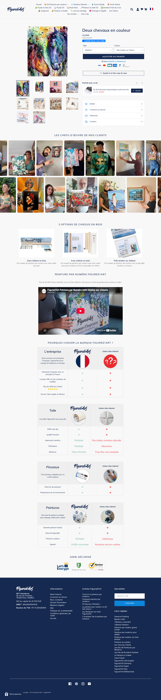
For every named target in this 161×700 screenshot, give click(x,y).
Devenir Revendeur (58, 602)
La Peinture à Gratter (123, 655)
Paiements (94, 116)
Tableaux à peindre (122, 622)
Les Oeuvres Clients (122, 645)
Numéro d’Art (119, 619)
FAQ (52, 608)
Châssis (117, 46)
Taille (85, 46)
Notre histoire (56, 594)
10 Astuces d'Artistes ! (91, 604)
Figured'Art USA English (124, 661)
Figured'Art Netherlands (124, 672)
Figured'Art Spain (121, 666)
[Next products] (142, 83)
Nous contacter (56, 600)
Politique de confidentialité (61, 611)
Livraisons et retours (58, 597)
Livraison (93, 121)
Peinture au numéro (122, 642)
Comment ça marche (97, 110)
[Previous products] (137, 83)
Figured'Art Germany (123, 663)
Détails (92, 104)
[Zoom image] (47, 52)
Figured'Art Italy (121, 669)
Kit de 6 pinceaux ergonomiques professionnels (111, 90)
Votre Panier (119, 658)
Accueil (53, 618)
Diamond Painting (121, 617)
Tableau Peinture (121, 625)
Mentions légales (57, 605)
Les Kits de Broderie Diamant (126, 652)
